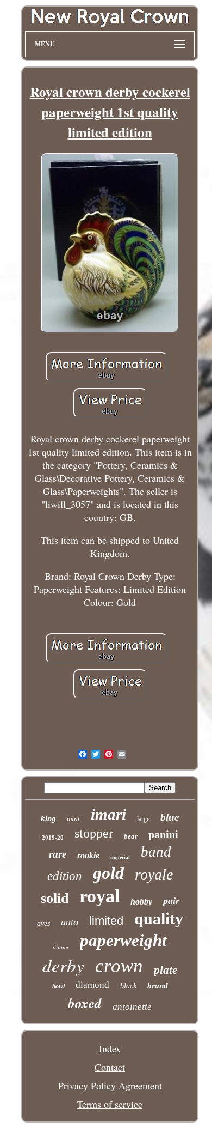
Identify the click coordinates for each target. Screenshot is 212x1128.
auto (69, 922)
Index (110, 1048)
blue (169, 817)
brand (157, 985)
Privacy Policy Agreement (110, 1085)
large (143, 819)
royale (154, 874)
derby (63, 965)
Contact (110, 1067)
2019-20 (53, 837)
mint (73, 819)
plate (165, 970)
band (156, 852)
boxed (85, 1002)
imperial (120, 857)
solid (54, 898)
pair (171, 900)
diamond (92, 985)
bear (131, 836)
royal (99, 896)
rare (57, 854)
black (128, 986)
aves (43, 923)
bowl (58, 986)
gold (108, 873)
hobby (141, 901)
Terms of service (109, 1104)
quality (158, 918)
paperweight (123, 940)
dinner (61, 947)
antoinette (132, 1007)
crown (119, 966)
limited (106, 920)
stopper (93, 833)
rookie (88, 855)
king (48, 818)
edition (64, 876)
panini (163, 834)
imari (108, 814)
